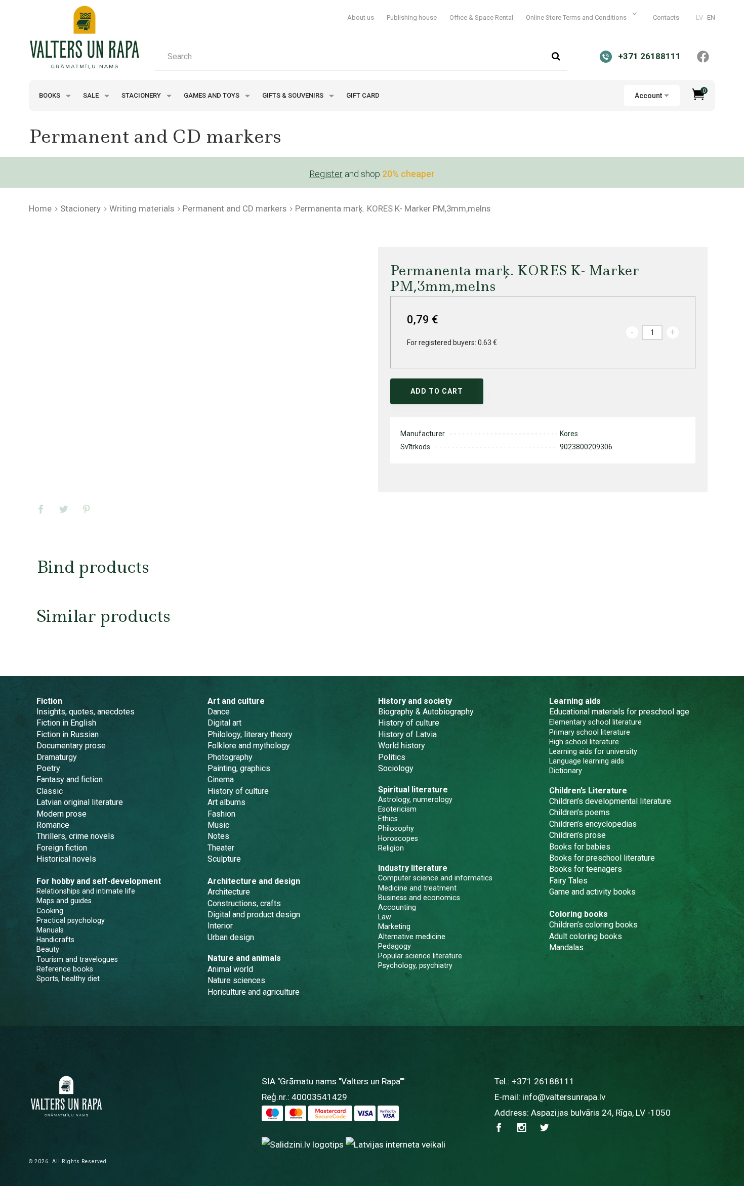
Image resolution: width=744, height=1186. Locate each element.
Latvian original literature (79, 802)
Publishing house (412, 17)
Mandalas (566, 947)
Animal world (230, 969)
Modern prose (61, 814)
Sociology (396, 768)
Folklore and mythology (249, 745)
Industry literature (412, 868)
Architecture (229, 892)
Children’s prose (577, 835)
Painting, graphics (239, 768)
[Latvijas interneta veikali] (395, 1144)
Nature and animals (244, 958)
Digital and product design (254, 914)
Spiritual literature (413, 789)
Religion (391, 848)
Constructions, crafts (244, 903)
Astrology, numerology (415, 799)
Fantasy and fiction (69, 779)
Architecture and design (254, 881)
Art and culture (236, 701)
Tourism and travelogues (77, 959)
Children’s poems (579, 812)
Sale (91, 95)
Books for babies (579, 847)
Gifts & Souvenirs (293, 95)
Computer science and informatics (435, 878)
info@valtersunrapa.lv (563, 1097)
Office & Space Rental (481, 17)
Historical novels (66, 859)
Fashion (221, 814)
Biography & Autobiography (426, 711)
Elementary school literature (595, 722)
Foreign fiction (61, 848)
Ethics (388, 819)
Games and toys (212, 95)
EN (711, 17)
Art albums (226, 802)
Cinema (221, 779)
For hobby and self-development (98, 881)
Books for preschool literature (602, 858)
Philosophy (396, 828)
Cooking (49, 911)
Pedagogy (394, 946)
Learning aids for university (593, 751)
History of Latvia (407, 734)
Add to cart (436, 391)
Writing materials (141, 208)
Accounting (397, 907)
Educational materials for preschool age (619, 711)
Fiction (49, 701)
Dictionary (565, 771)
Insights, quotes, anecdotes (85, 711)
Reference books (64, 969)
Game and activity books (592, 892)
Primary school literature (589, 732)
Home (40, 208)
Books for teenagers (585, 869)
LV (699, 17)
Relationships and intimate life (85, 891)
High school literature (584, 742)
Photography (230, 757)
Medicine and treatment (417, 888)
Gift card (363, 95)
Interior (220, 925)
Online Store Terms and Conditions (577, 17)
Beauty (47, 949)
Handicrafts (55, 940)
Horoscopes (398, 838)
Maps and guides (64, 901)
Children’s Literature (588, 790)
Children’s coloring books (593, 924)
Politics (391, 757)
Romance (52, 825)
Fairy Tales (568, 880)
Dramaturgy (56, 757)
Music (218, 825)
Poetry (48, 768)
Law (384, 917)
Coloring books (578, 914)
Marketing (394, 926)
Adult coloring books (585, 936)
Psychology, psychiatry (415, 965)
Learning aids (575, 701)
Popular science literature (420, 956)
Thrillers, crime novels (75, 836)
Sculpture (224, 859)
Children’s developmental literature (610, 801)
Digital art (224, 723)
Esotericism (397, 809)
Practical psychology (70, 920)
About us (360, 17)
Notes (218, 836)
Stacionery (141, 95)
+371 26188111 (543, 1081)
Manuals (50, 930)
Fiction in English (66, 723)
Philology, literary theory (250, 734)
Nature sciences (236, 980)
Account (648, 96)
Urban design (231, 937)
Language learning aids (586, 761)
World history (401, 745)
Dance (219, 711)
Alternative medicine (411, 937)
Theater (221, 848)
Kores (569, 434)
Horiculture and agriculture (254, 992)
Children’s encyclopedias (593, 824)
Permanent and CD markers (234, 208)
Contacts (666, 17)
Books (50, 95)
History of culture (238, 791)
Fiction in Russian (67, 734)
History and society (415, 701)
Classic (49, 791)
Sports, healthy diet (68, 979)
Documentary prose (71, 745)
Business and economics (419, 898)
